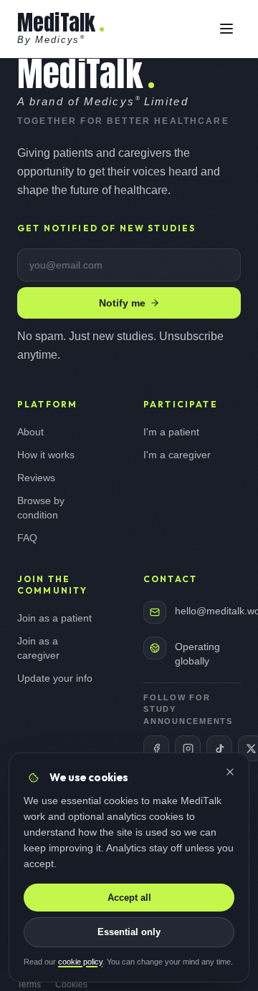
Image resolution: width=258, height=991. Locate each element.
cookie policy (80, 961)
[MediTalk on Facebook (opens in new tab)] (156, 748)
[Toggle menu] (226, 28)
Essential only (129, 932)
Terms (29, 985)
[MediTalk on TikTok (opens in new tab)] (219, 748)
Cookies (71, 985)
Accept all (129, 897)
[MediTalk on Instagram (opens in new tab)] (188, 748)
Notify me (122, 303)
